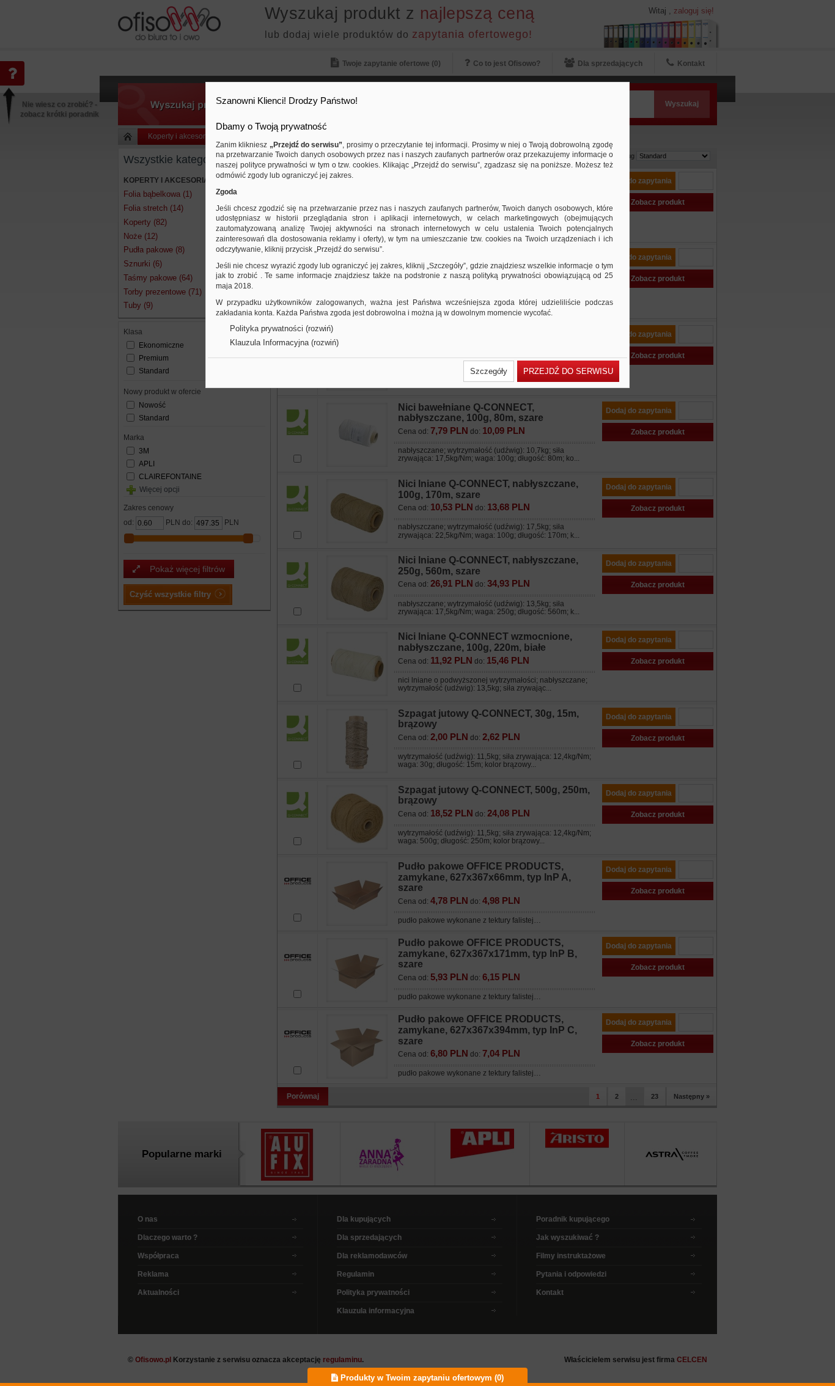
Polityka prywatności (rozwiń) (281, 328)
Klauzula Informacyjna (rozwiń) (284, 342)
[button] (488, 371)
